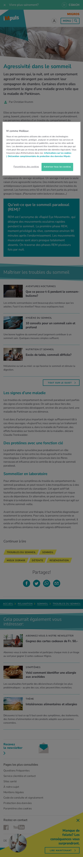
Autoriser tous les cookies (57, 166)
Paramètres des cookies (26, 166)
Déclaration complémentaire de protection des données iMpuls (39, 156)
